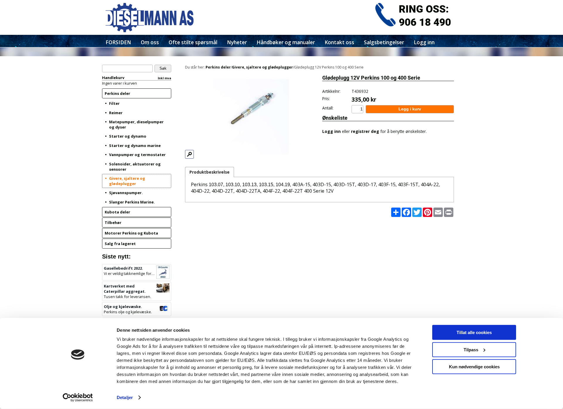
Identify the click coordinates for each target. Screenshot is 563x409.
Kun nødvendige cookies (474, 366)
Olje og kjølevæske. (123, 306)
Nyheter (237, 42)
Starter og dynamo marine (135, 145)
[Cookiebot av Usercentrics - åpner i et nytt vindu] (78, 397)
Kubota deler (117, 212)
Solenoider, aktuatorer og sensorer (135, 166)
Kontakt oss (339, 42)
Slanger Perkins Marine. (132, 202)
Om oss (150, 42)
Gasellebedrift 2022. (123, 268)
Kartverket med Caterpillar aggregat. (125, 288)
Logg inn (424, 42)
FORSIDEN (118, 42)
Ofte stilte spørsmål (193, 42)
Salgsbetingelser (384, 42)
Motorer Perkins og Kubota (131, 233)
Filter (114, 103)
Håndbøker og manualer (286, 42)
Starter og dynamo (127, 136)
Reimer (116, 112)
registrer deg (365, 131)
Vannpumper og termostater (137, 154)
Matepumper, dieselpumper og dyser (136, 124)
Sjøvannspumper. (126, 192)
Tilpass (471, 349)
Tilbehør (113, 222)
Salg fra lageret (120, 243)
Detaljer (125, 397)
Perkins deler (117, 93)
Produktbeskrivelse (209, 172)
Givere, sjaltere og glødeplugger (127, 181)
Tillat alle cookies (474, 332)
